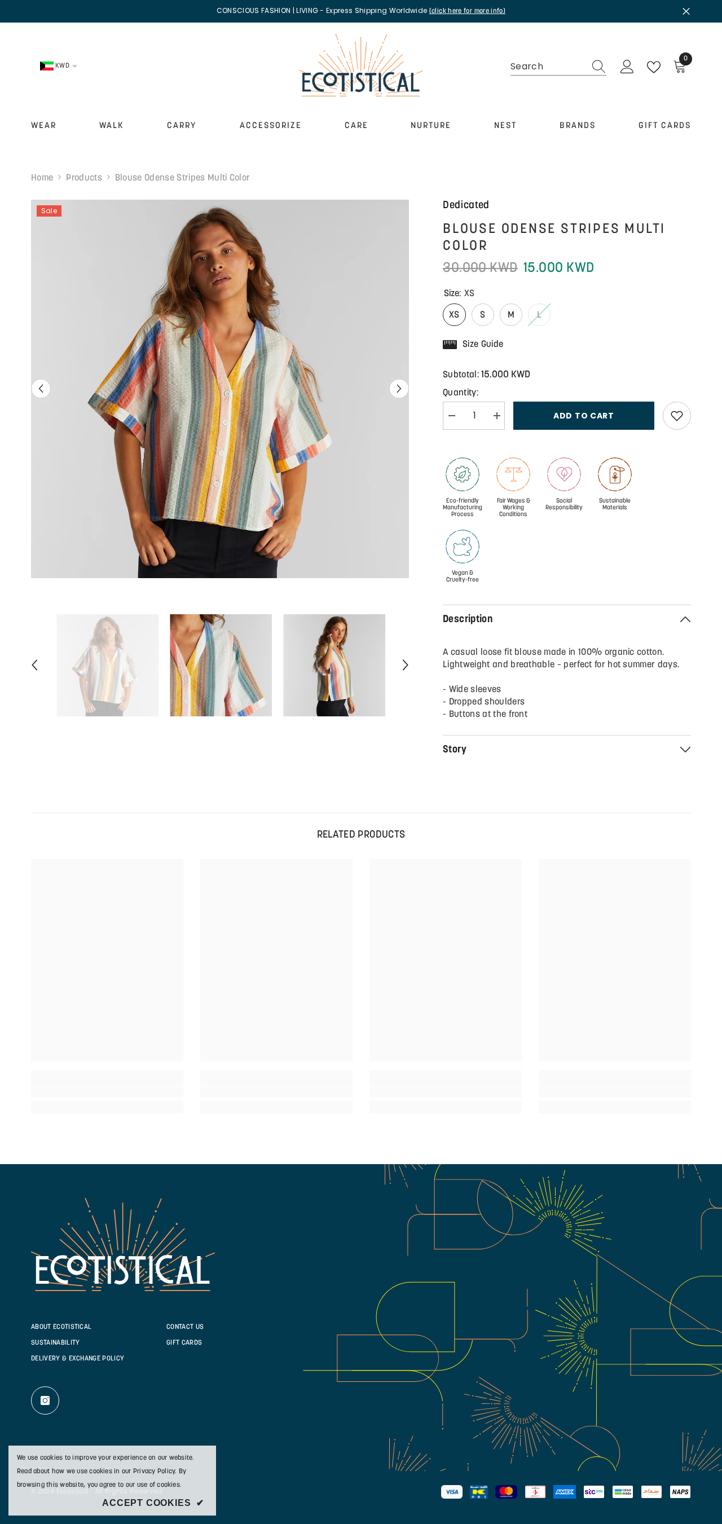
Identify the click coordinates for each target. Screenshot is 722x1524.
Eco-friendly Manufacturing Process (462, 508)
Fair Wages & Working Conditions (513, 508)
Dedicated (466, 206)
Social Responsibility (564, 504)
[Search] (558, 67)
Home (42, 178)
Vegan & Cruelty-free (462, 576)
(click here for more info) (467, 11)
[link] (107, 1092)
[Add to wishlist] (677, 416)
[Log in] (627, 67)
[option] (220, 389)
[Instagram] (45, 1400)
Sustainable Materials (615, 504)
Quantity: (460, 393)
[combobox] (547, 66)
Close (686, 11)
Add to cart (583, 415)
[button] (41, 389)
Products (84, 178)
